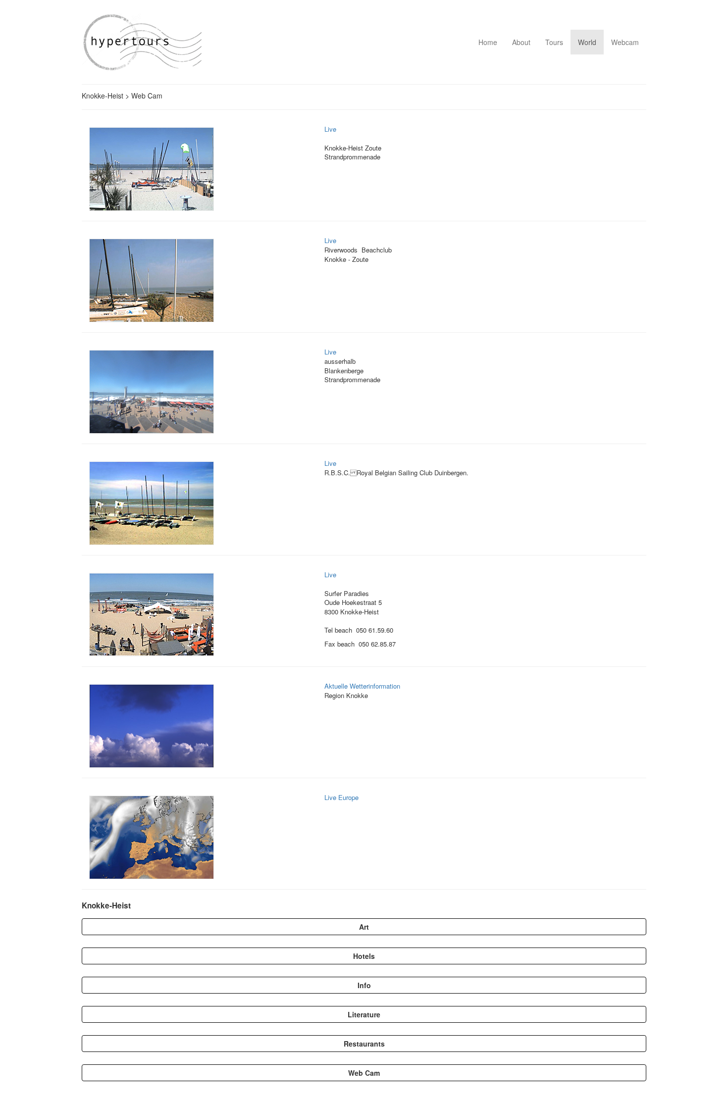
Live (330, 129)
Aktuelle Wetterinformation (362, 686)
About (521, 42)
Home (487, 42)
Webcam (625, 42)
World (587, 42)
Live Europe (341, 797)
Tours (554, 42)
